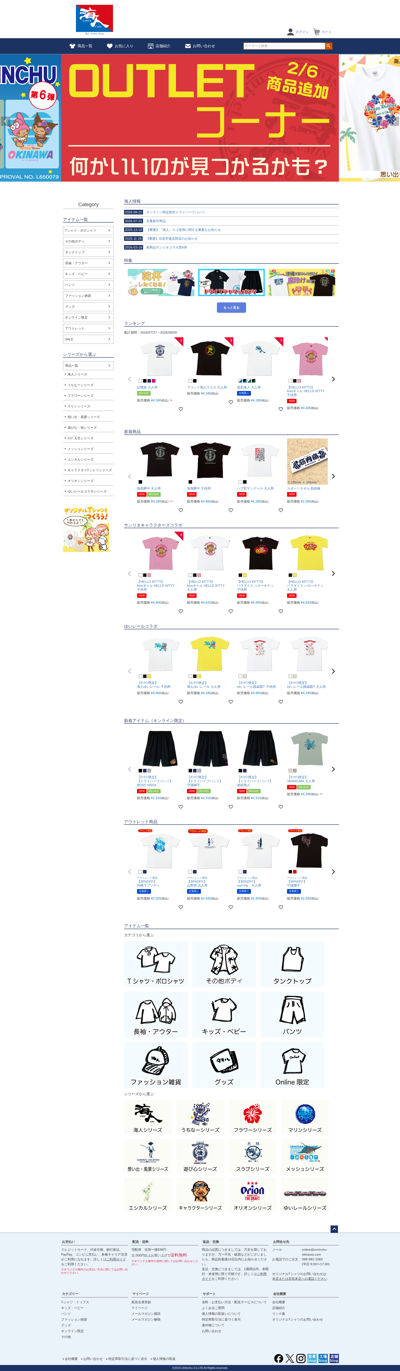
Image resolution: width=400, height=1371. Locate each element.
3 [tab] (194, 186)
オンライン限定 (76, 317)
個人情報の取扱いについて (221, 1313)
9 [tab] (213, 186)
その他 (66, 1337)
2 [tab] (190, 186)
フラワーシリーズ (81, 395)
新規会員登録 (141, 1302)
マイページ (140, 1294)
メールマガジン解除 (146, 1319)
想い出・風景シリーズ (84, 417)
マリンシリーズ (79, 406)
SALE (69, 339)
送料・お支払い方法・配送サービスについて (234, 1302)
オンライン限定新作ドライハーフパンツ (165, 212)
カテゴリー (70, 1294)
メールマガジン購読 (146, 1313)
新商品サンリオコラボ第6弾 (156, 247)
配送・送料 (140, 1242)
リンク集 (278, 1313)
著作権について (213, 1325)
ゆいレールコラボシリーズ (87, 491)
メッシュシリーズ (81, 449)
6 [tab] (203, 186)
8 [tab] (210, 186)
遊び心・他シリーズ (82, 427)
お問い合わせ (204, 46)
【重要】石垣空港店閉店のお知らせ (161, 238)
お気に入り (124, 46)
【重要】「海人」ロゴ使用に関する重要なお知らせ (173, 230)
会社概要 (279, 1294)
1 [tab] (187, 186)
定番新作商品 (145, 221)
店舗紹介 (163, 46)
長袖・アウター (76, 263)
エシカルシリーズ (81, 459)
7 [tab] (207, 186)
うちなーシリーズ (81, 385)
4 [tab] (197, 186)
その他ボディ (74, 241)
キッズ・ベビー (76, 274)
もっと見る (231, 307)
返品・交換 (211, 1242)
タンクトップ (74, 252)
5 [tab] (200, 186)
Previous (5, 121)
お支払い (68, 1242)
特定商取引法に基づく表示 (221, 1319)
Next (394, 121)
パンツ (70, 285)
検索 (328, 46)
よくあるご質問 (213, 1308)
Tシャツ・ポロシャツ (80, 230)
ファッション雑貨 (78, 296)
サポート (209, 1294)
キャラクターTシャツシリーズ (90, 470)
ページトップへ (334, 1229)
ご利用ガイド (116, 1259)
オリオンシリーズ (81, 481)
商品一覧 (85, 46)
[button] (129, 379)
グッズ (70, 306)
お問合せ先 (281, 1242)
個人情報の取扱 (164, 1359)
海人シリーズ (77, 374)
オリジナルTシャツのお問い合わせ (297, 1319)
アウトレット (74, 328)
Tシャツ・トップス (75, 1302)
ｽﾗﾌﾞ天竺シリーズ (81, 438)
